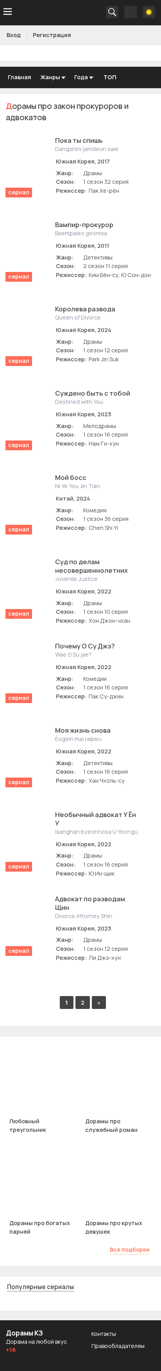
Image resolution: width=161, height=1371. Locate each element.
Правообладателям (118, 1346)
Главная (19, 77)
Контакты (103, 1333)
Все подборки (130, 1249)
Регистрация (52, 35)
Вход (14, 35)
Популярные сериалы (40, 1286)
